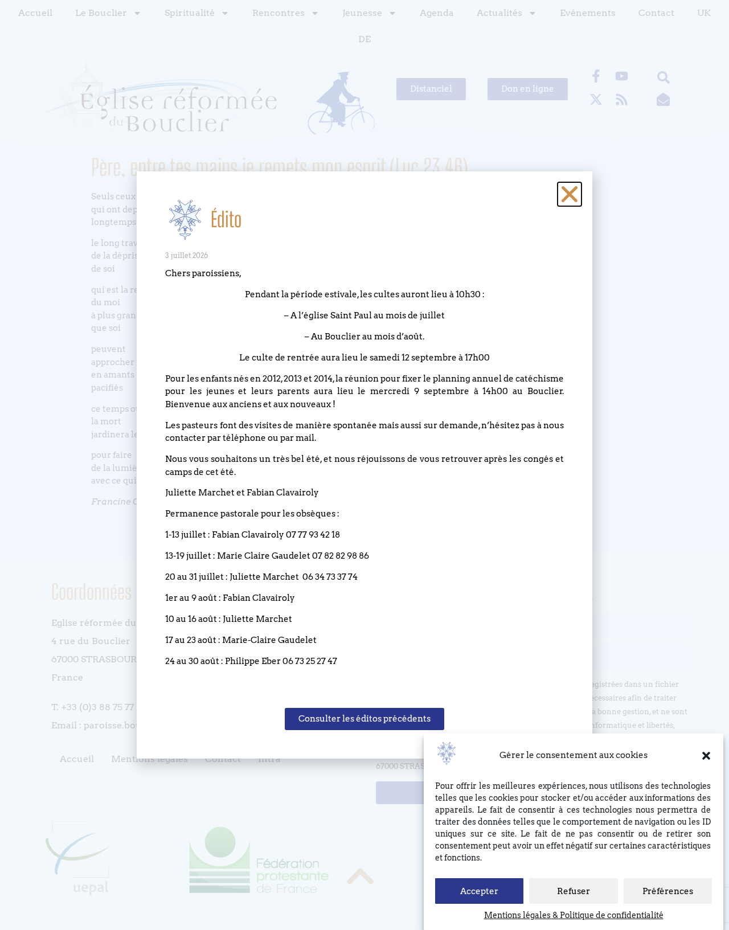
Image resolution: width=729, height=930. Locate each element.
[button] (706, 755)
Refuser (573, 891)
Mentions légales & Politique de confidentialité (574, 915)
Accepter (479, 891)
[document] (364, 465)
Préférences (667, 891)
